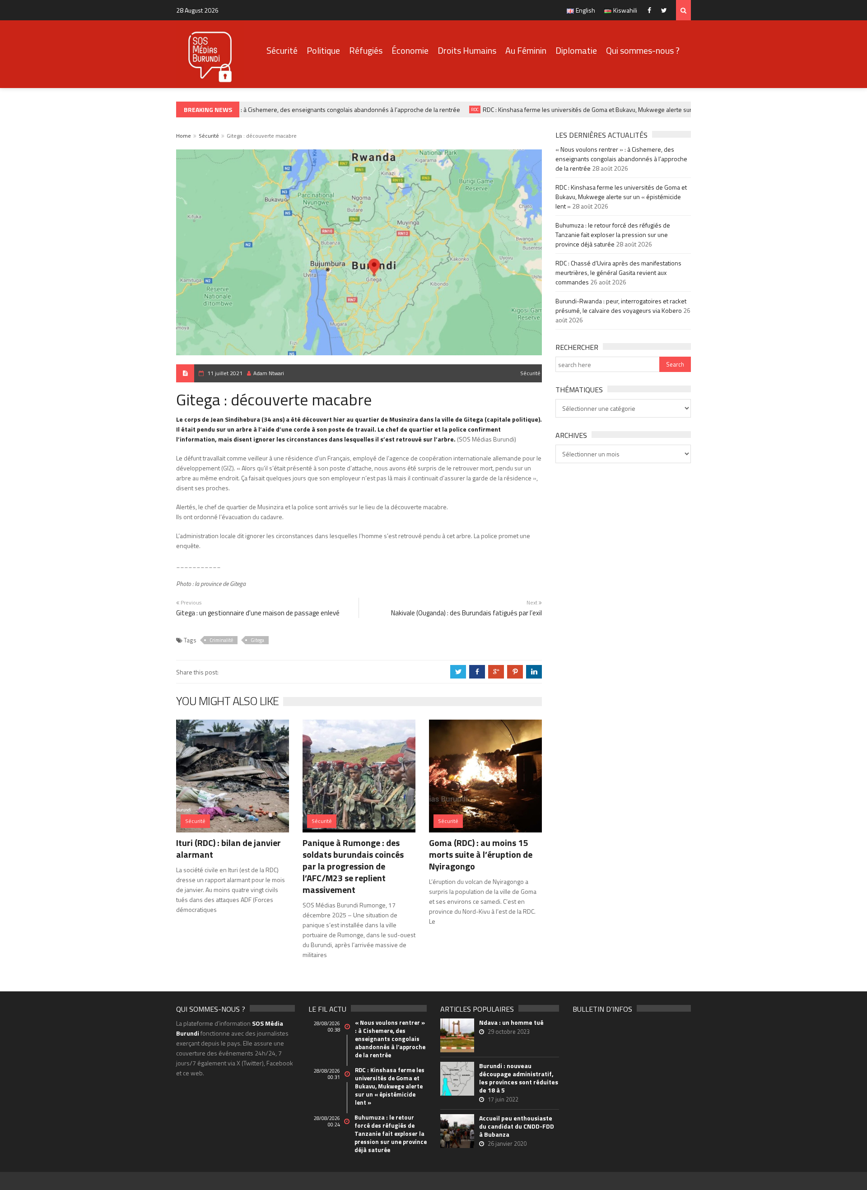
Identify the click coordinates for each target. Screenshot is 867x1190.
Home (183, 135)
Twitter (666, 10)
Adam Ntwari (268, 373)
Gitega (257, 640)
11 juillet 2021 (224, 373)
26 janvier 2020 (507, 1143)
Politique (323, 50)
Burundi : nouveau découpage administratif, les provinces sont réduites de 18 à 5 (518, 1078)
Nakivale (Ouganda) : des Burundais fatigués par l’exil (466, 613)
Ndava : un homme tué (511, 1022)
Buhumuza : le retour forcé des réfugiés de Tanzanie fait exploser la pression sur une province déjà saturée (612, 234)
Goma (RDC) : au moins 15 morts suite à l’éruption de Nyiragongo (480, 854)
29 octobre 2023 (509, 1031)
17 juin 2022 (503, 1099)
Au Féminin (525, 50)
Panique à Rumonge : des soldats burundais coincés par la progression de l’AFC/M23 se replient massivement (353, 866)
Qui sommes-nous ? (643, 50)
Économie (410, 50)
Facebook (651, 10)
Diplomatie (576, 50)
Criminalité (221, 640)
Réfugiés (365, 50)
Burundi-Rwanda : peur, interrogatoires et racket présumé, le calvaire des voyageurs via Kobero (620, 305)
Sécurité (282, 50)
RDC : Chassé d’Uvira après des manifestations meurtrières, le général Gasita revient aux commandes (618, 272)
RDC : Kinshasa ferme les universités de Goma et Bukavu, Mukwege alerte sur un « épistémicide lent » (608, 109)
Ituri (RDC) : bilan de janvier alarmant (228, 848)
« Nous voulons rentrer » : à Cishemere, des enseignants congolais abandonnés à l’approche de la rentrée (304, 109)
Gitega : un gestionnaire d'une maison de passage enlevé (258, 613)
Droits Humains (467, 50)
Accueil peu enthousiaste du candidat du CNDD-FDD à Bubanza (516, 1126)
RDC (463, 109)
